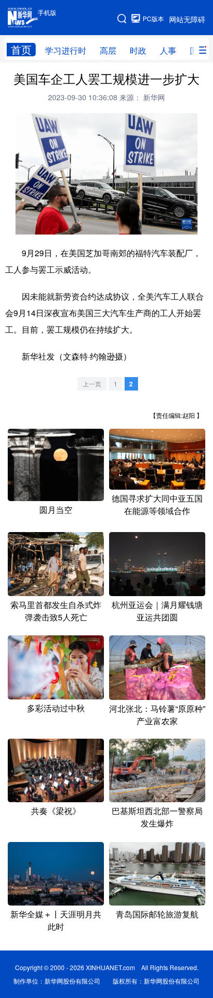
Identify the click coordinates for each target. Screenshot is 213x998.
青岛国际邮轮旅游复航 (157, 914)
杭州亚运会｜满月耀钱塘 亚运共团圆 (157, 611)
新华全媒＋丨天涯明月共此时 (55, 920)
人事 (168, 50)
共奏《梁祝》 (56, 811)
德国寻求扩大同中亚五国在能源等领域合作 (157, 504)
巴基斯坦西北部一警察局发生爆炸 (157, 817)
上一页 (92, 383)
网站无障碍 (187, 19)
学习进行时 (65, 50)
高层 (108, 50)
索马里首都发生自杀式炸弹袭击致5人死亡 (55, 611)
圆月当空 (55, 510)
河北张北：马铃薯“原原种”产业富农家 (157, 715)
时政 (138, 50)
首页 (21, 49)
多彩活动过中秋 (56, 708)
